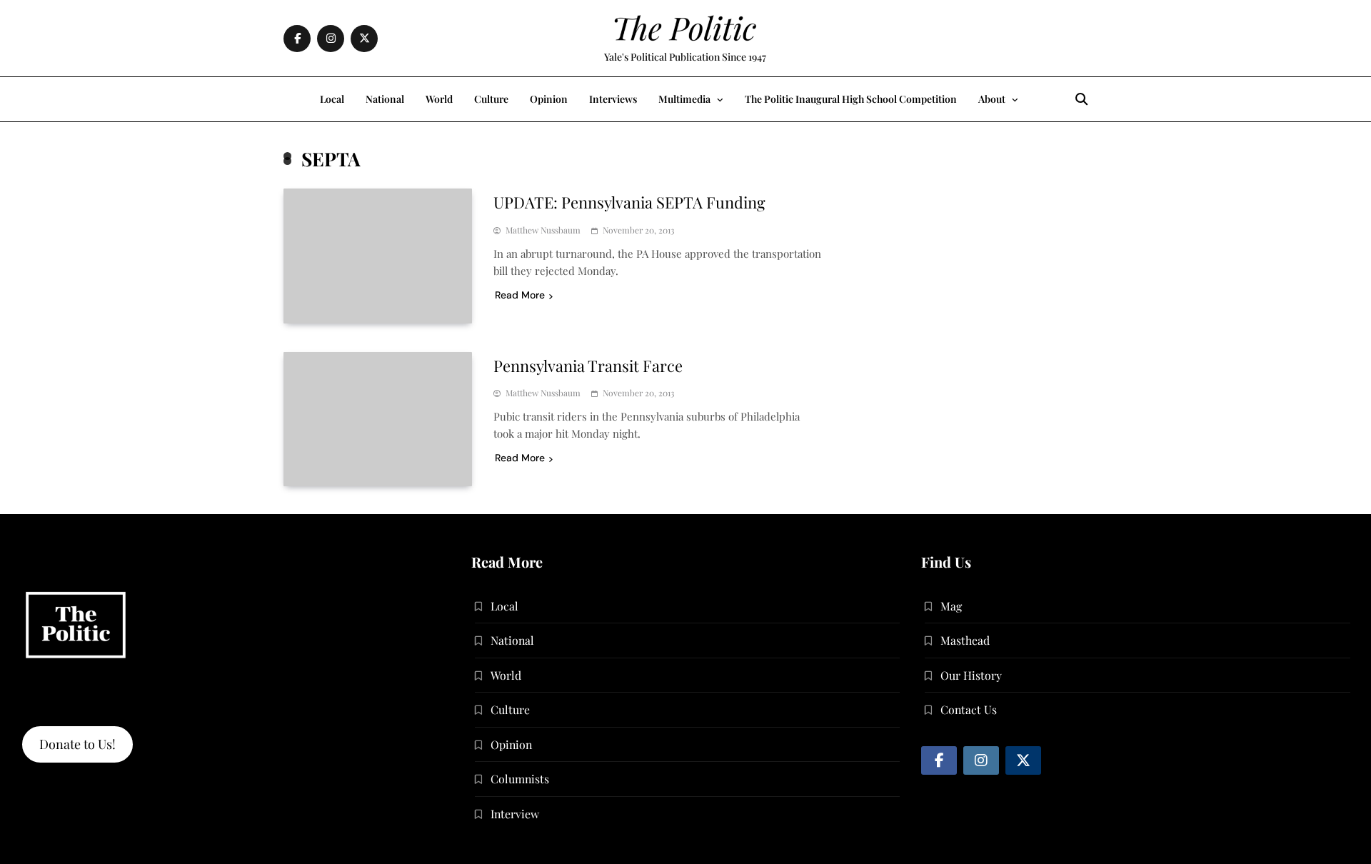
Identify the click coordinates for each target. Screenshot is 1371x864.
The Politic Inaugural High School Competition (851, 99)
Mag (951, 605)
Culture (491, 99)
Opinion (549, 99)
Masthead (965, 640)
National (385, 99)
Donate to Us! (77, 744)
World (439, 99)
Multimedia (684, 99)
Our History (971, 675)
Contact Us (968, 709)
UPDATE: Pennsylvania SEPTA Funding (629, 202)
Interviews (613, 99)
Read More (520, 294)
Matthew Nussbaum (543, 230)
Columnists (520, 778)
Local (332, 99)
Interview (515, 813)
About (991, 99)
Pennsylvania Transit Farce (588, 365)
